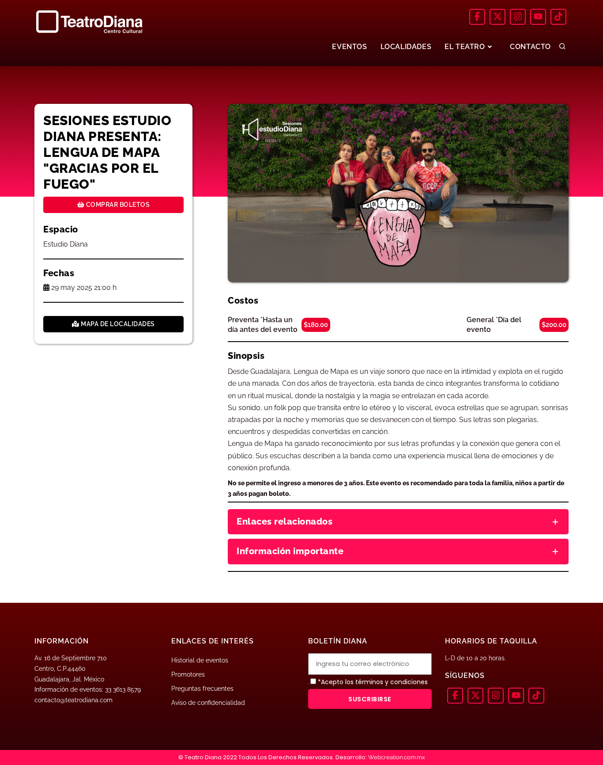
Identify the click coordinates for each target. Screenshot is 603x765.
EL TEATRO (466, 46)
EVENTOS (349, 46)
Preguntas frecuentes (202, 688)
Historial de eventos (199, 660)
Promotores (188, 674)
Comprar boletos (117, 204)
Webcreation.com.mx (396, 757)
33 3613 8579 (123, 689)
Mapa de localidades (117, 323)
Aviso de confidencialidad (208, 702)
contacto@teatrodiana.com (73, 700)
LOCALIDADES (406, 46)
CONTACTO (530, 46)
